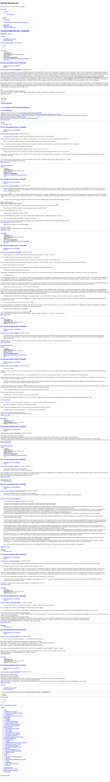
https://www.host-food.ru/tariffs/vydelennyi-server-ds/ (13, 116)
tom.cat (2, 166)
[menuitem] (10, 14)
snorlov (2, 318)
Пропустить (4, 9)
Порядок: (38, 692)
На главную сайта (5, 775)
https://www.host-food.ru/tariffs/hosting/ (32, 112)
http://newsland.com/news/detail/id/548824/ (11, 498)
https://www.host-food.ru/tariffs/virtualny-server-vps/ (48, 114)
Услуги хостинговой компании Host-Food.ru (15, 107)
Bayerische (3, 418)
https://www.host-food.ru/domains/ (30, 118)
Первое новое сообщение (7, 42)
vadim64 (9, 33)
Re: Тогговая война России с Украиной (13, 63)
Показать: (4, 692)
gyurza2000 (3, 50)
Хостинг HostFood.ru (6, 103)
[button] (5, 45)
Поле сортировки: (21, 692)
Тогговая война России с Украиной (15, 31)
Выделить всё (6, 399)
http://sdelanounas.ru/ (6, 222)
